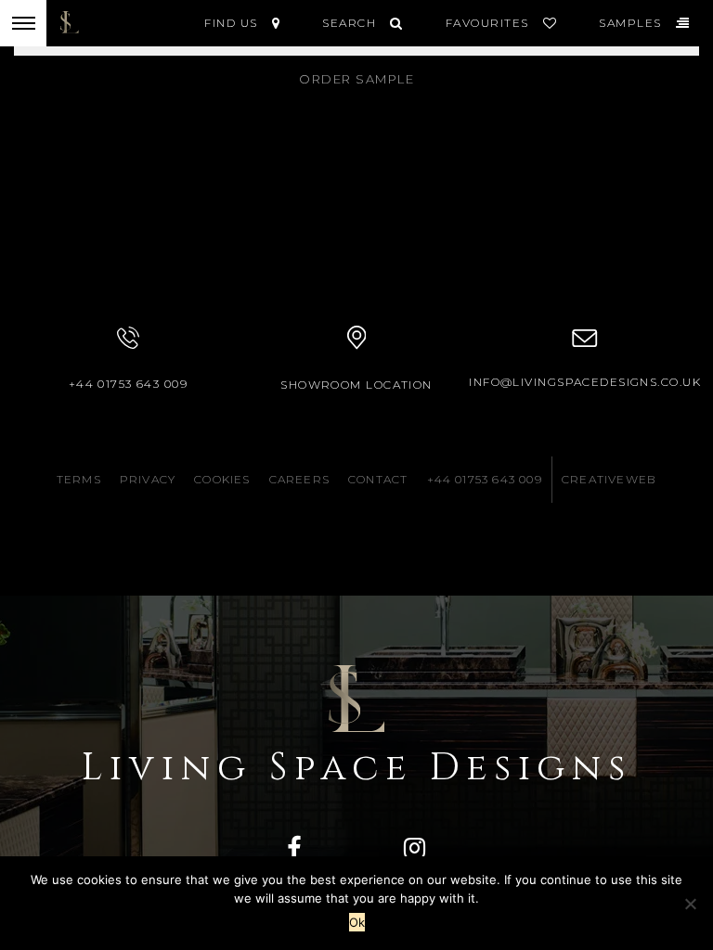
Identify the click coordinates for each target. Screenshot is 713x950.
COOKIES (222, 479)
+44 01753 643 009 (128, 384)
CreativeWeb (609, 479)
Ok (357, 922)
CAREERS (299, 479)
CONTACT (378, 479)
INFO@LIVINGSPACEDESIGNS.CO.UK (585, 382)
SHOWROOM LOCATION (356, 385)
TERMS (79, 479)
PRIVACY (147, 479)
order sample (356, 78)
